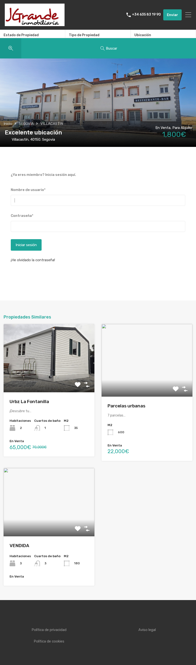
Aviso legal (147, 630)
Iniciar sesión (26, 245)
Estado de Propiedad (21, 35)
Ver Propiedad (49, 378)
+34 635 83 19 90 (146, 15)
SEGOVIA (26, 123)
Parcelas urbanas (126, 406)
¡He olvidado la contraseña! (33, 260)
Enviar (172, 15)
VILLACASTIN (51, 123)
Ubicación (142, 35)
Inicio (8, 123)
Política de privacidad (49, 630)
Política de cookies (49, 641)
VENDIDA (19, 545)
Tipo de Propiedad (84, 35)
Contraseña (22, 216)
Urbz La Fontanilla (29, 401)
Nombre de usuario (28, 190)
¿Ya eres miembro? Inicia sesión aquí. (43, 175)
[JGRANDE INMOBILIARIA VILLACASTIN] (35, 24)
